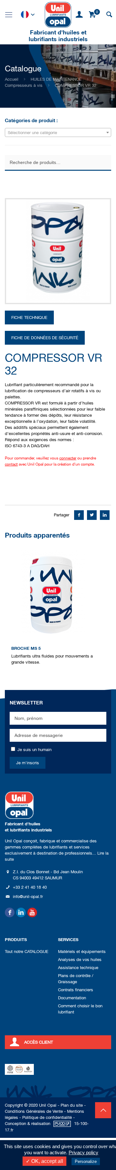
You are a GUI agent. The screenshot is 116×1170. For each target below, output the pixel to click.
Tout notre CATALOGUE (26, 951)
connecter (67, 458)
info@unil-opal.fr (28, 896)
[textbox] (58, 132)
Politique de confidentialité (47, 1117)
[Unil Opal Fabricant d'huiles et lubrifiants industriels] (58, 14)
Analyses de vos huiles (80, 959)
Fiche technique (29, 317)
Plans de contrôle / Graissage (75, 978)
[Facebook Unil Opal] (10, 912)
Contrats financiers (75, 989)
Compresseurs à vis (24, 85)
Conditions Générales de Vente (34, 1111)
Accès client (38, 1042)
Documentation (72, 997)
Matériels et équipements (82, 951)
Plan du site (72, 1105)
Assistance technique (78, 967)
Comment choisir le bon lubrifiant (80, 1008)
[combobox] (58, 132)
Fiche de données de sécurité (44, 337)
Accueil (11, 79)
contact (11, 464)
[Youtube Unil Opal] (32, 912)
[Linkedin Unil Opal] (21, 912)
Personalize (86, 1161)
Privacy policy (83, 1152)
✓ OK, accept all (44, 1161)
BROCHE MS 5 (26, 648)
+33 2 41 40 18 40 (30, 887)
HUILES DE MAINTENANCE (56, 79)
